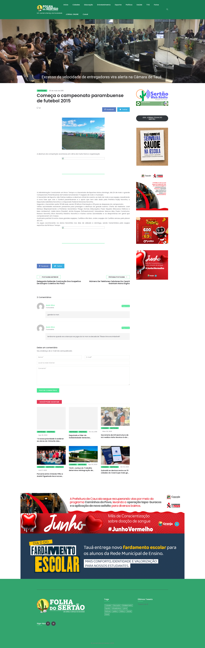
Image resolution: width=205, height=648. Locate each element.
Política (129, 5)
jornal (125, 608)
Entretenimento (104, 5)
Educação (88, 5)
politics (115, 611)
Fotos (156, 5)
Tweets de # (143, 604)
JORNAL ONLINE (72, 14)
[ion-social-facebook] (48, 623)
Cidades (76, 5)
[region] (102, 51)
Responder (125, 306)
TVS (148, 5)
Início (66, 5)
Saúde (139, 5)
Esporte (118, 5)
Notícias (42, 91)
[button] (102, 51)
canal (85, 14)
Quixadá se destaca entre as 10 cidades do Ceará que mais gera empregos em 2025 (115, 472)
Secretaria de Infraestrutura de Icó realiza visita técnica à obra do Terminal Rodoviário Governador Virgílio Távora (115, 438)
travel (107, 614)
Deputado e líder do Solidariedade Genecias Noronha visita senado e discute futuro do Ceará (83, 435)
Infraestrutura (116, 608)
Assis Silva (50, 305)
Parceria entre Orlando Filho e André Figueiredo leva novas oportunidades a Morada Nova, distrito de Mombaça (50, 476)
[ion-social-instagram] (53, 623)
